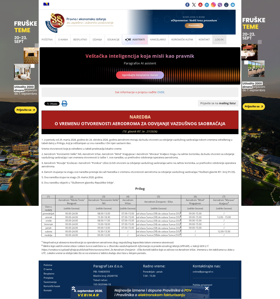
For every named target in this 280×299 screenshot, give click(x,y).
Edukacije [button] (113, 39)
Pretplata (48, 277)
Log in (219, 39)
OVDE (160, 92)
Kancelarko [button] (158, 39)
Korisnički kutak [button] (182, 39)
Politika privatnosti (202, 284)
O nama (63, 39)
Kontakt (48, 290)
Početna (47, 39)
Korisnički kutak (52, 286)
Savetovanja (50, 282)
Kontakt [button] (204, 39)
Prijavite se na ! (218, 103)
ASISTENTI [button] (138, 39)
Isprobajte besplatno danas (140, 75)
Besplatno (80, 39)
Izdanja (97, 39)
